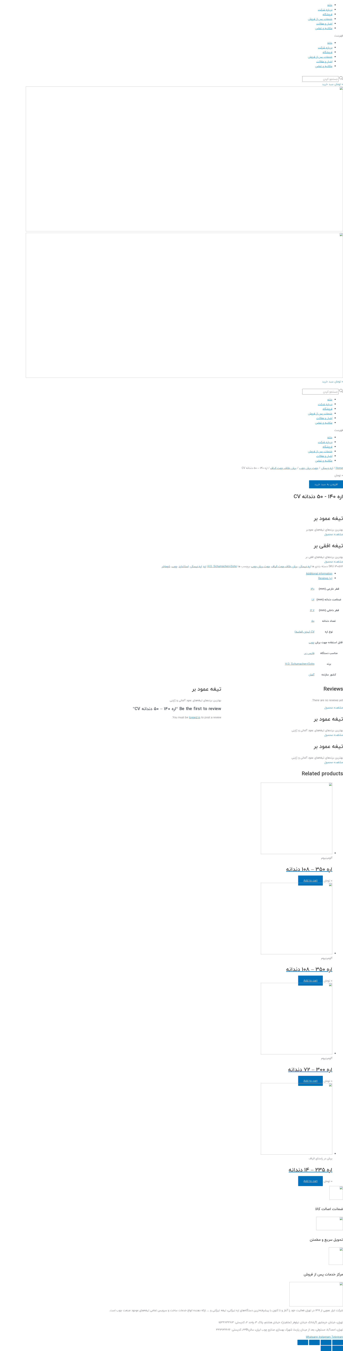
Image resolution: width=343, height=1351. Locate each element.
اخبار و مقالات (324, 23)
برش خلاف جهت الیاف (283, 468)
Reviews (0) (325, 578)
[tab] (226, 573)
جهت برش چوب (308, 468)
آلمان (311, 674)
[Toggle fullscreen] (314, 1342)
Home (339, 468)
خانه (329, 5)
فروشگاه (327, 14)
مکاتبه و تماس (323, 28)
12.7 (312, 610)
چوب (174, 566)
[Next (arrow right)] (326, 1348)
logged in (194, 717)
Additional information (319, 573)
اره (204, 566)
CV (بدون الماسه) (304, 631)
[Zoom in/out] (302, 1342)
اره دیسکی (327, 468)
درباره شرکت (325, 9)
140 (312, 588)
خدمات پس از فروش (320, 19)
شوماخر (166, 566)
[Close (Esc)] (337, 1342)
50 (312, 621)
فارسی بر (309, 653)
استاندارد (184, 566)
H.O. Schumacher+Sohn (222, 566)
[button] (171, 35)
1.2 (313, 599)
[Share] (326, 1342)
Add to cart (310, 880)
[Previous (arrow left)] (337, 1348)
